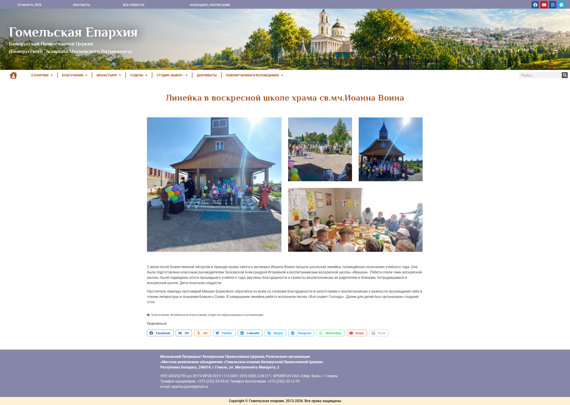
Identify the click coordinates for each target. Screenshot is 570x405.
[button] (160, 333)
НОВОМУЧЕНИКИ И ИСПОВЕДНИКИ (252, 75)
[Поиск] (565, 75)
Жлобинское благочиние (188, 315)
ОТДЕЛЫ (136, 75)
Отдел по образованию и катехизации (235, 315)
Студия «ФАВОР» (170, 75)
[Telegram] (561, 4)
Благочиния (160, 315)
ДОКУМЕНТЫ (207, 75)
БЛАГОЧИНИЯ (72, 75)
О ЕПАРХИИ (40, 75)
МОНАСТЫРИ (107, 75)
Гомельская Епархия (73, 32)
